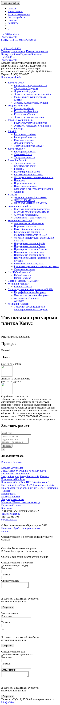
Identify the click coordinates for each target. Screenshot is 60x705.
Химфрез (19, 301)
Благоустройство (17, 17)
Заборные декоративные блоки (31, 102)
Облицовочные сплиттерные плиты (33, 177)
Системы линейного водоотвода (32, 209)
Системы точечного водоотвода (31, 211)
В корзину (6, 462)
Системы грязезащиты (26, 214)
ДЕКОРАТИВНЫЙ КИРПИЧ (30, 197)
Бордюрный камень (25, 137)
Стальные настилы (24, 269)
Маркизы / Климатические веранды (20, 502)
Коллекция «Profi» (11, 77)
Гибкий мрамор (22, 278)
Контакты (13, 23)
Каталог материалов (19, 14)
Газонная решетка (24, 140)
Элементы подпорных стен (29, 117)
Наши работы (15, 11)
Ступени (19, 191)
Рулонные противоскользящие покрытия (36, 266)
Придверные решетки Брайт (29, 243)
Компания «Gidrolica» (19, 206)
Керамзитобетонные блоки (28, 174)
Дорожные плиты (23, 143)
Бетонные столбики (25, 134)
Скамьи (18, 99)
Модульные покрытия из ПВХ (30, 234)
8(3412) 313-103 (10, 39)
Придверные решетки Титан (29, 255)
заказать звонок (27, 39)
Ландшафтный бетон (12, 499)
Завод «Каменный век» (20, 120)
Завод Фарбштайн (17, 160)
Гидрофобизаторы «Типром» (30, 292)
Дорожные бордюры (25, 91)
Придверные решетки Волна (29, 246)
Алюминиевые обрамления (29, 223)
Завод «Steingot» (16, 148)
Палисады (19, 180)
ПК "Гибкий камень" (19, 272)
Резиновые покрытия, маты (29, 263)
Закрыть (17, 462)
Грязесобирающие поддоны (29, 229)
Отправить (8, 607)
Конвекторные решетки (27, 232)
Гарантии (13, 20)
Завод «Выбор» (16, 82)
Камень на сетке (23, 286)
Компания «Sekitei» (18, 283)
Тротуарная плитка (24, 157)
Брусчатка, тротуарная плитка (30, 85)
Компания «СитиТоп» (20, 220)
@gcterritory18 (9, 37)
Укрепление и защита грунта (30, 217)
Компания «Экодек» (19, 303)
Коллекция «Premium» (26, 111)
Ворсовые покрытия (25, 226)
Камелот (12, 194)
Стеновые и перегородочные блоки (33, 189)
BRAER (12, 131)
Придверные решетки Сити (29, 252)
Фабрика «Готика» (18, 105)
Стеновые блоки (23, 154)
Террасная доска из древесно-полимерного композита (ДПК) (31, 308)
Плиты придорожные (26, 186)
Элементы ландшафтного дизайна (32, 94)
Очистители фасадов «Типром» (31, 295)
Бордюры (19, 128)
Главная (12, 8)
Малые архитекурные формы (30, 97)
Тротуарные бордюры (26, 88)
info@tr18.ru (7, 702)
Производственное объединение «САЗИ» (30, 289)
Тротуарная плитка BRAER (29, 145)
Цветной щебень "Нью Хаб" (23, 280)
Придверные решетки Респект (30, 249)
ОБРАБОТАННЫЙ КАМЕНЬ (30, 203)
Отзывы (16, 505)
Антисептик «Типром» (26, 298)
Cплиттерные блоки (25, 166)
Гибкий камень (22, 275)
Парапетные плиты (24, 183)
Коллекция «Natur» (24, 114)
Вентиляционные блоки (27, 171)
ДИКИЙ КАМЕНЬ (24, 200)
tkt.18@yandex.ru (11, 513)
